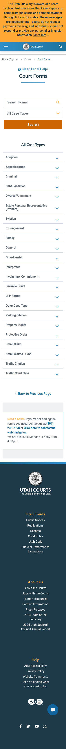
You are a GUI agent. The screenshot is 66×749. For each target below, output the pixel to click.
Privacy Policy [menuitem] (35, 671)
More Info (39, 35)
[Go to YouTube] (36, 726)
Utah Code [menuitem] (35, 541)
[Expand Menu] (6, 47)
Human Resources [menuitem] (35, 599)
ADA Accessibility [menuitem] (35, 666)
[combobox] (33, 113)
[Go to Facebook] (20, 726)
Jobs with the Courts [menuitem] (35, 593)
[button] (33, 394)
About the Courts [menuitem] (35, 588)
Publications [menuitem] (35, 525)
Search (33, 124)
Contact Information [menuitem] (35, 604)
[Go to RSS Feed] (45, 726)
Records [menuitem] (35, 531)
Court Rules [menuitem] (35, 536)
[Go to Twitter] (28, 726)
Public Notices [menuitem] (35, 520)
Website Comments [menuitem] (35, 676)
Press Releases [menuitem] (35, 609)
